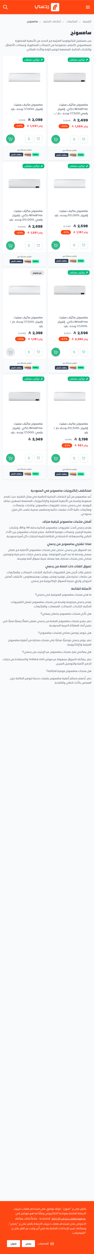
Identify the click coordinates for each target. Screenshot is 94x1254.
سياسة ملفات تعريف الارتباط (68, 1218)
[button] (46, 1243)
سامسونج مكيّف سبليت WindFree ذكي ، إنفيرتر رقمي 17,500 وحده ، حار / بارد (71, 111)
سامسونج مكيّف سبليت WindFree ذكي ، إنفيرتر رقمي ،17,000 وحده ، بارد (26, 428)
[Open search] (6, 7)
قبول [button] (13, 1243)
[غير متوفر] (10, 352)
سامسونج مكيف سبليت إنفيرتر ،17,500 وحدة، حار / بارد (26, 321)
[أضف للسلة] (55, 139)
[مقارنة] (74, 139)
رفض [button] (28, 1243)
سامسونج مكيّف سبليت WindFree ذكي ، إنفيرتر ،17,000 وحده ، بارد (73, 321)
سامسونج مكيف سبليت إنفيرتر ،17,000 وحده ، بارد (26, 106)
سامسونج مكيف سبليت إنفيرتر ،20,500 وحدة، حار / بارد (71, 428)
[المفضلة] (84, 139)
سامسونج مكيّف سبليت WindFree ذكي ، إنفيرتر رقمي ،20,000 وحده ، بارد (26, 215)
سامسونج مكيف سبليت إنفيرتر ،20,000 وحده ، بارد (71, 213)
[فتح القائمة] (88, 7)
